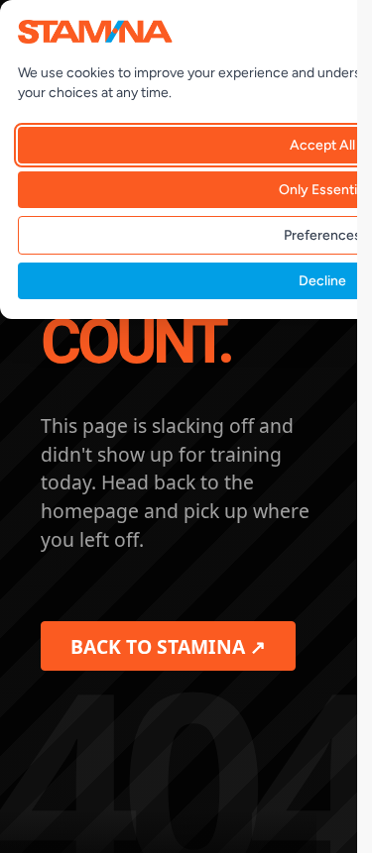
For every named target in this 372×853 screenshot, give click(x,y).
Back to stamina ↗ (168, 646)
